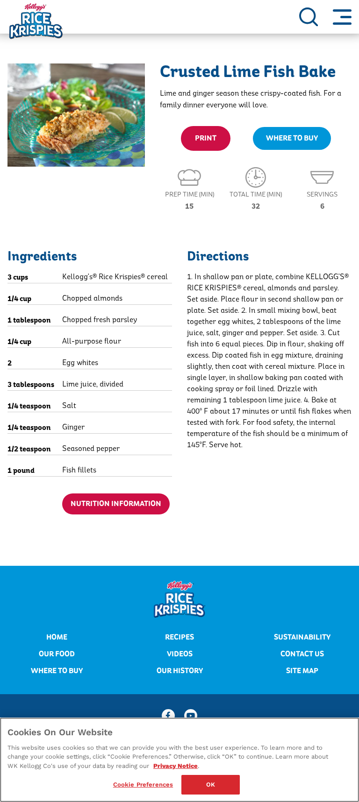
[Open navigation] (342, 16)
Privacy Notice (175, 765)
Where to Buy (57, 670)
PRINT (205, 138)
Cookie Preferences (143, 784)
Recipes (179, 637)
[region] (179, 760)
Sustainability (302, 637)
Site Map (302, 670)
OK (210, 784)
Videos (180, 654)
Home (56, 637)
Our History (180, 670)
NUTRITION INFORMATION (116, 503)
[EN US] (308, 16)
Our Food (57, 654)
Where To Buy (292, 138)
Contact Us (302, 654)
